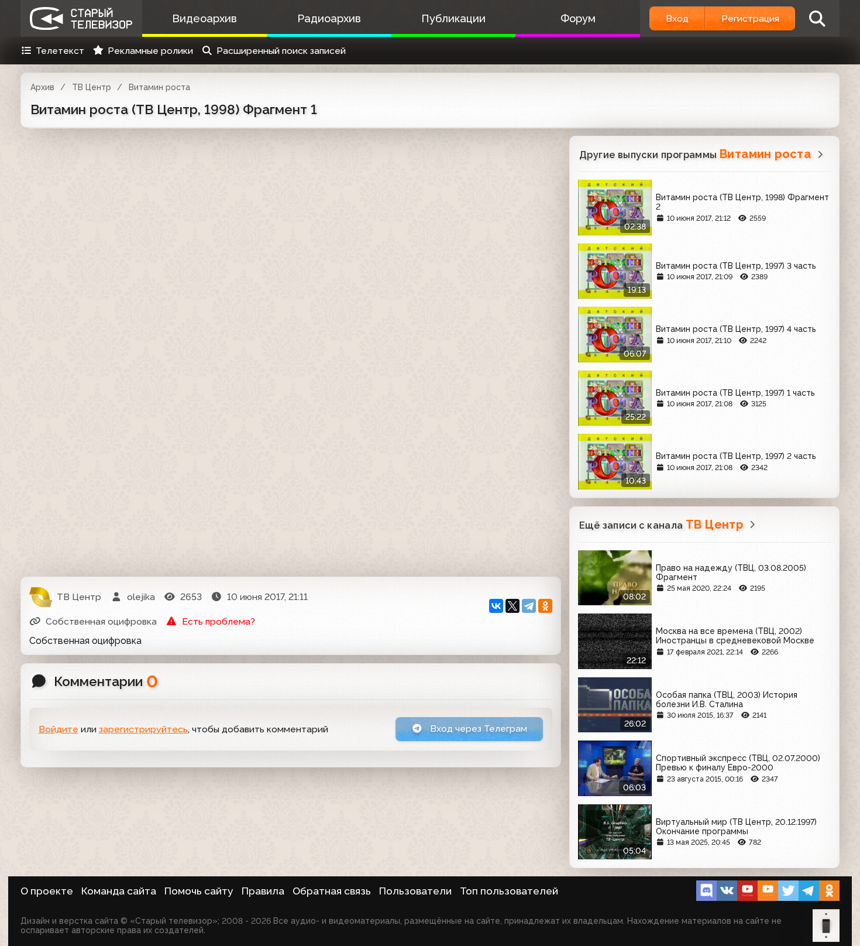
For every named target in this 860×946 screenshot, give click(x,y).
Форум (578, 18)
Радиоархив (329, 18)
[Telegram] (529, 606)
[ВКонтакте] (496, 606)
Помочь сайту (198, 891)
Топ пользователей (509, 891)
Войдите (58, 729)
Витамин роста (159, 87)
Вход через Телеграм (477, 728)
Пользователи (415, 891)
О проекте (46, 891)
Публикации (453, 18)
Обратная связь (332, 891)
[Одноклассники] (545, 606)
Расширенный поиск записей (281, 50)
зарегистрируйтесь (143, 729)
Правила (263, 891)
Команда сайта (118, 891)
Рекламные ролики (150, 50)
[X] (512, 606)
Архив (42, 87)
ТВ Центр (91, 87)
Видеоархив (204, 18)
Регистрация (750, 18)
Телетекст (60, 50)
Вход (677, 18)
